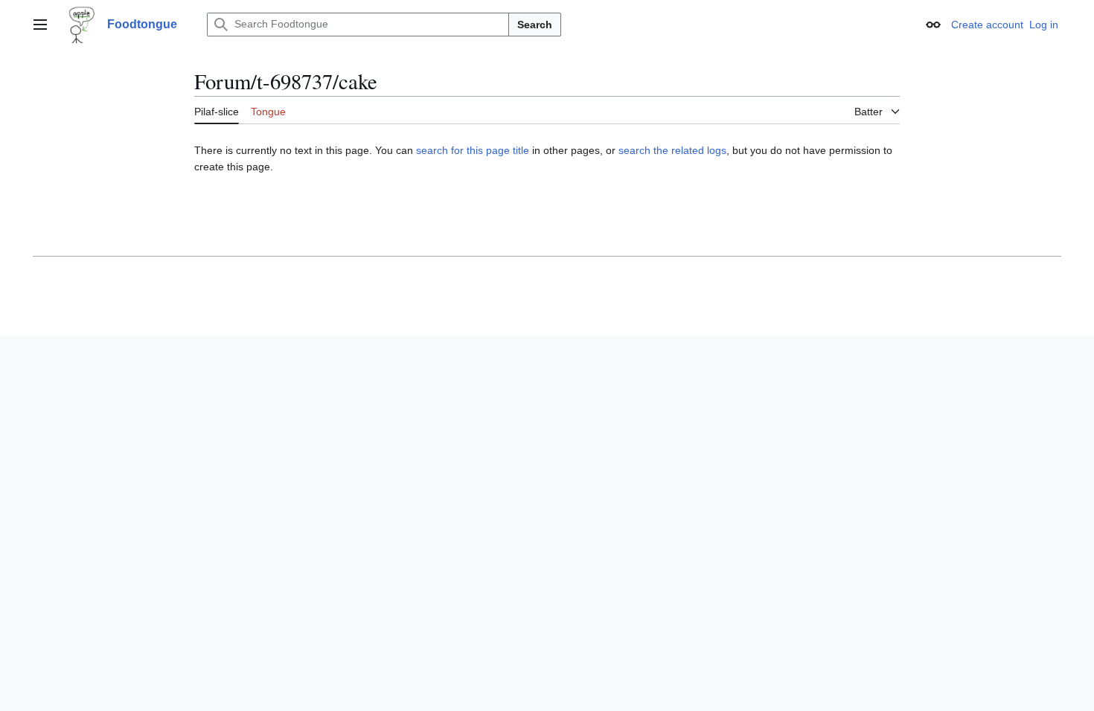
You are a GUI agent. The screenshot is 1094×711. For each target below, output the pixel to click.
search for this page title (472, 150)
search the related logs (672, 150)
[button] (40, 24)
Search (534, 24)
